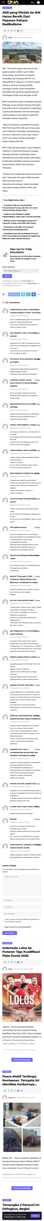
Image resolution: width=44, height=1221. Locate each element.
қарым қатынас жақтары (22, 685)
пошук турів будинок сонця (22, 425)
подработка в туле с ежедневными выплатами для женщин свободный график (24, 752)
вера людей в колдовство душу (24, 473)
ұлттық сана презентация (22, 600)
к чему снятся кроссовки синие (24, 806)
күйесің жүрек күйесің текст (23, 657)
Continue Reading (22, 1059)
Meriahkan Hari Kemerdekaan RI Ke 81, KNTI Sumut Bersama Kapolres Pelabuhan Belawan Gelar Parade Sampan (21, 236)
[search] (28, 2)
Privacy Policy (8, 1217)
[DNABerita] (13, 2)
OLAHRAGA (7, 943)
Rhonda (13, 819)
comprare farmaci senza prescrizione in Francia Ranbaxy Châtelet (24, 383)
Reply (38, 309)
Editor (10, 37)
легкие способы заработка (22, 783)
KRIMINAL (7, 1071)
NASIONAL (7, 7)
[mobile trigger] (4, 2)
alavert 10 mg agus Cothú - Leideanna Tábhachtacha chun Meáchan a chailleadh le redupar (24, 579)
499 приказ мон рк (18, 527)
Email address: (8, 267)
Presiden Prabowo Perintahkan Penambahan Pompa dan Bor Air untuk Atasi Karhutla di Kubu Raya (19, 207)
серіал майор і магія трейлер (23, 450)
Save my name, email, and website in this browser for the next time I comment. (22, 921)
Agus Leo (11, 1097)
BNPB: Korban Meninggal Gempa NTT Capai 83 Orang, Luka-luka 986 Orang (19, 222)
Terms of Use (21, 1217)
